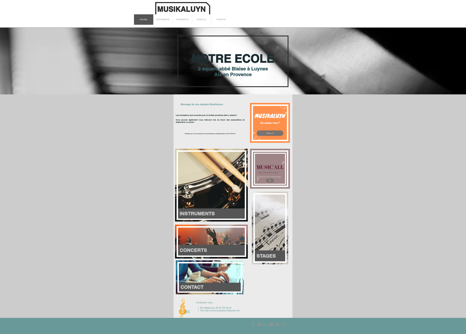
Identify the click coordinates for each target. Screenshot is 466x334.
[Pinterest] (277, 324)
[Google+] (265, 324)
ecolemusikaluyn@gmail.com (225, 310)
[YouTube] (271, 324)
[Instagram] (283, 324)
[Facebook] (253, 324)
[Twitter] (259, 324)
